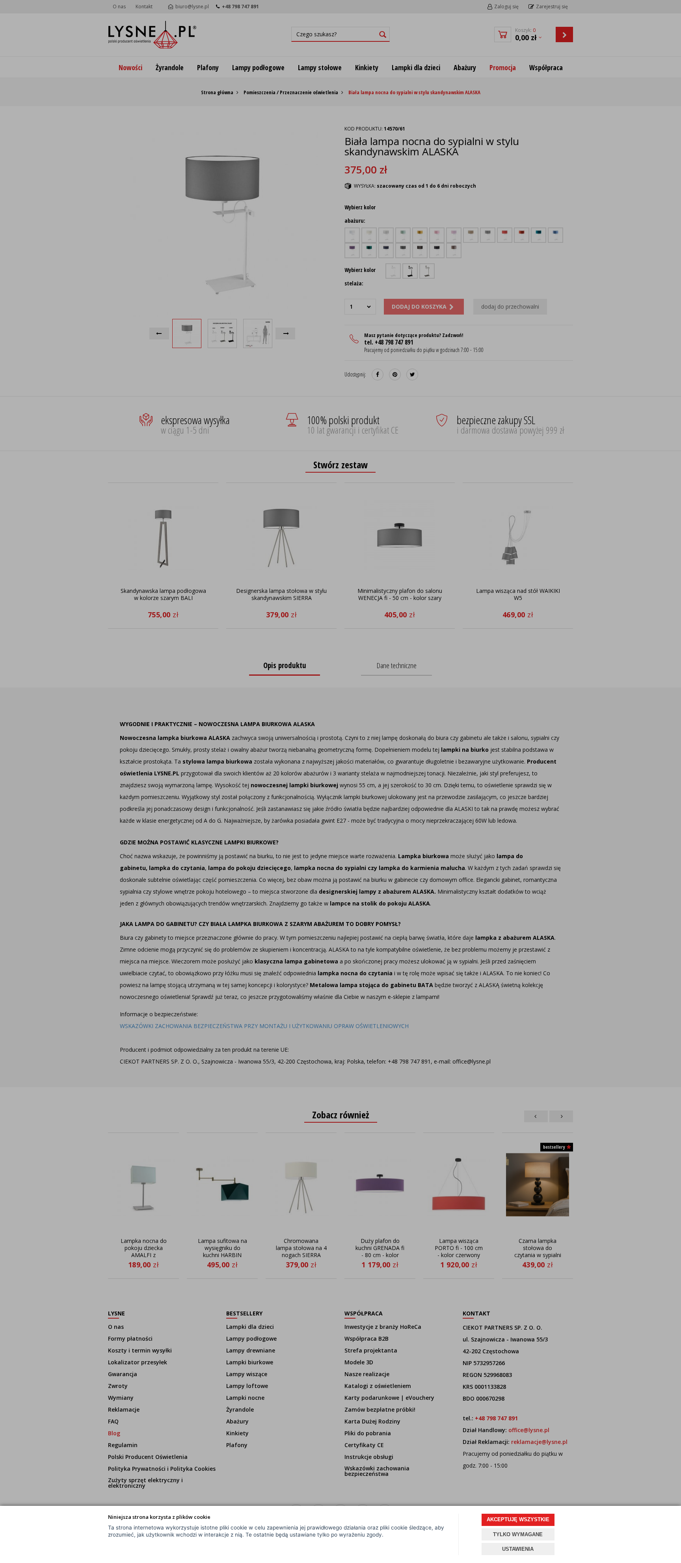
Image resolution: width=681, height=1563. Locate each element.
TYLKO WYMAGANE (518, 1534)
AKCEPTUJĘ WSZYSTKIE (518, 1519)
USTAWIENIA (518, 1549)
